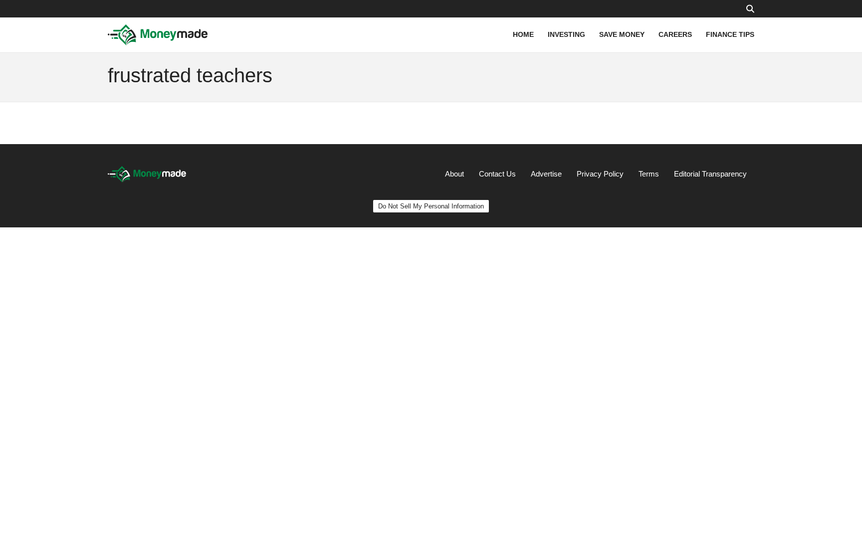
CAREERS (675, 34)
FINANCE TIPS (730, 34)
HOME (523, 34)
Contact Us (497, 174)
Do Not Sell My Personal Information (431, 206)
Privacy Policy (600, 174)
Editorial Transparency (710, 174)
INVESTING (566, 34)
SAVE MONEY (622, 34)
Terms (649, 174)
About (454, 174)
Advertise (546, 174)
